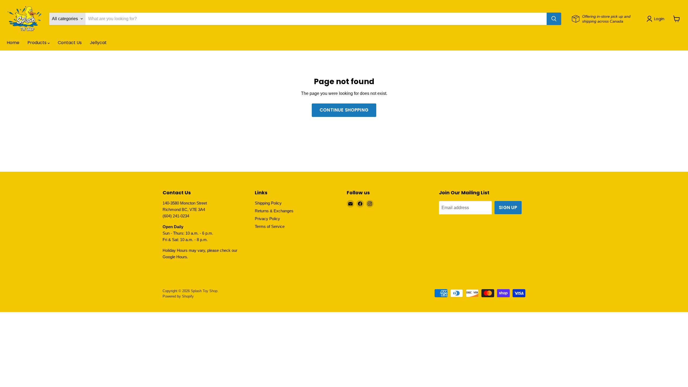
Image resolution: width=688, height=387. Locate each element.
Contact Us (70, 43)
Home (13, 43)
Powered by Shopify (178, 296)
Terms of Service (270, 226)
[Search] (554, 19)
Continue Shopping (344, 110)
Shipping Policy (268, 203)
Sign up (508, 207)
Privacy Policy (267, 218)
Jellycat (98, 43)
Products (37, 43)
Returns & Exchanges (274, 211)
